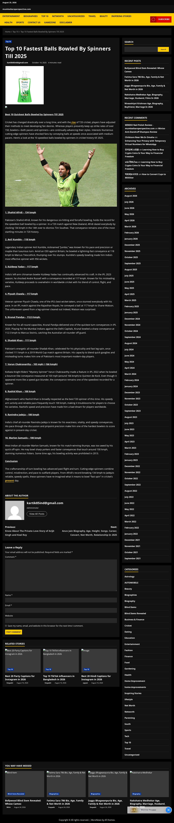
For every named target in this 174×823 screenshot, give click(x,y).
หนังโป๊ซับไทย (131, 162)
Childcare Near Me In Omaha (139, 137)
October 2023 (131, 404)
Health (8, 22)
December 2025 (132, 245)
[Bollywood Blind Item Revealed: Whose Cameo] (24, 784)
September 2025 (133, 263)
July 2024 (129, 349)
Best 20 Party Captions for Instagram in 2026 (20, 678)
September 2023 (133, 410)
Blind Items (130, 607)
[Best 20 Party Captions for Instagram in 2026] (23, 661)
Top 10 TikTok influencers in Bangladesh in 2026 (59, 678)
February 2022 (132, 527)
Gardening (130, 668)
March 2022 (130, 521)
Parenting (130, 717)
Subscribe (164, 19)
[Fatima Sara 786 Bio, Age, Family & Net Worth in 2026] (66, 784)
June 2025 (129, 281)
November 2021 (132, 546)
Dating (128, 631)
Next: (89, 530)
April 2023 (130, 441)
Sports (20, 22)
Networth (58, 16)
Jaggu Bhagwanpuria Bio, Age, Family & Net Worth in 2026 (105, 802)
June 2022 (129, 503)
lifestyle (129, 699)
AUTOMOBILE (131, 582)
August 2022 (131, 490)
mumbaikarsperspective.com (17, 9)
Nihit (9, 807)
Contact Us (34, 22)
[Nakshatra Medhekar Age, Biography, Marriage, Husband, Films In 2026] (149, 784)
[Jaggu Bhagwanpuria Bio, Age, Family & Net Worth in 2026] (107, 784)
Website (9, 615)
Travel (92, 16)
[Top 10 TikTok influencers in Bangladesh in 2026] (61, 661)
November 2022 (132, 472)
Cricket (128, 625)
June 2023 (129, 429)
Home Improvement (135, 681)
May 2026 (129, 214)
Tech (127, 736)
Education (130, 638)
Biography (130, 601)
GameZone (50, 22)
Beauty (104, 16)
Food (127, 662)
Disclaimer (66, 22)
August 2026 (131, 195)
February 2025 (132, 306)
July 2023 (129, 423)
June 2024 (129, 355)
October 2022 (131, 478)
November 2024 (132, 324)
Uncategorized (76, 16)
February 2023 (132, 454)
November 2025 (132, 251)
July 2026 (129, 202)
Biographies (31, 16)
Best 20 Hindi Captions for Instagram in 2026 (96, 678)
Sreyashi (10, 683)
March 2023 (130, 447)
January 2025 (131, 312)
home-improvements (135, 687)
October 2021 (131, 552)
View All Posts (36, 513)
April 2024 (130, 367)
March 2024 (130, 374)
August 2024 (131, 343)
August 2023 (131, 417)
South (128, 724)
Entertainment (11, 16)
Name (8, 595)
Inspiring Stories (121, 16)
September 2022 (133, 484)
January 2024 (131, 386)
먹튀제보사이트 (131, 174)
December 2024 (132, 318)
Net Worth (130, 705)
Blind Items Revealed (135, 613)
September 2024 (133, 337)
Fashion (129, 650)
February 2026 (132, 232)
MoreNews (96, 820)
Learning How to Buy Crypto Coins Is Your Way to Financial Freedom (144, 153)
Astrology (129, 576)
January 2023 (131, 460)
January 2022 (131, 533)
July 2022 (129, 497)
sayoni (85, 683)
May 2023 (129, 435)
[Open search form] (147, 19)
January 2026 (131, 238)
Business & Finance (134, 619)
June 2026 (129, 208)
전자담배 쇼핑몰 (132, 149)
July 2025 (129, 275)
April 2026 (130, 220)
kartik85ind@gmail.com (17, 62)
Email (8, 605)
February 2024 (132, 380)
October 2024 (131, 331)
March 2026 (130, 226)
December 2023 (132, 392)
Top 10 (44, 16)
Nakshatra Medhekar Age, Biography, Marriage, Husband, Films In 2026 (147, 803)
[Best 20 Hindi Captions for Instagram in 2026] (99, 661)
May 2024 (129, 361)
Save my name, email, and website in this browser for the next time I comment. (45, 625)
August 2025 (131, 269)
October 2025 (131, 257)
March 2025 (130, 300)
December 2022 (132, 466)
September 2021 (133, 558)
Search (129, 41)
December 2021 (132, 540)
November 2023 (132, 398)
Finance (129, 656)
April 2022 (130, 515)
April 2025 (130, 294)
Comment (10, 557)
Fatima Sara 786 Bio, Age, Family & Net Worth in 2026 (65, 802)
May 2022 (129, 509)
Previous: (29, 530)
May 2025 (129, 288)
